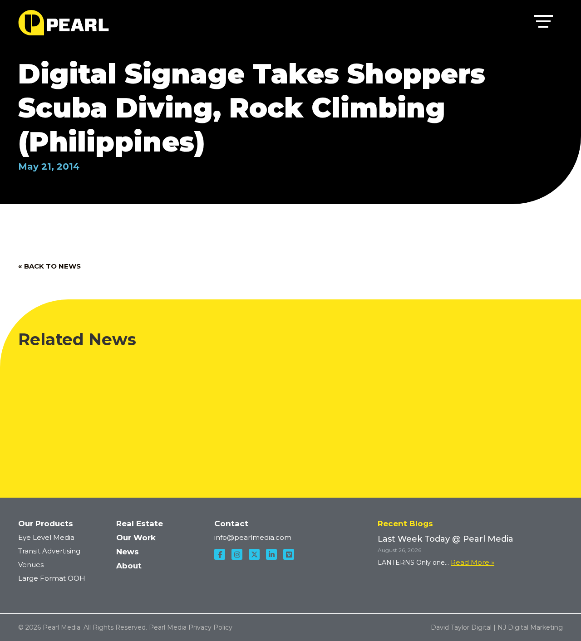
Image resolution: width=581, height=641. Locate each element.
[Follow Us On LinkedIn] (271, 554)
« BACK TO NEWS (49, 266)
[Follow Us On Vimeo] (288, 554)
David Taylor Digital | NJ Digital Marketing (497, 627)
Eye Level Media (46, 537)
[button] (543, 23)
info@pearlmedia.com (252, 537)
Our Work (136, 537)
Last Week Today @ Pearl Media (353, 369)
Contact (231, 523)
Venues (31, 564)
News (127, 551)
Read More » (472, 562)
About (129, 565)
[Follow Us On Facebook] (219, 554)
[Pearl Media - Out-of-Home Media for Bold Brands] (63, 22)
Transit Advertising (49, 551)
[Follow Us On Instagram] (236, 554)
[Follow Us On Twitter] (254, 554)
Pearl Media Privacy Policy (190, 627)
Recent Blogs (405, 523)
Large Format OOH (51, 578)
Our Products (45, 523)
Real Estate (139, 523)
